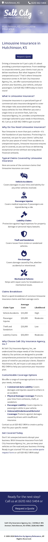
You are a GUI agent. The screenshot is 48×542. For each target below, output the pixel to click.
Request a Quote (24, 56)
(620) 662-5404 (38, 2)
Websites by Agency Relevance (27, 536)
